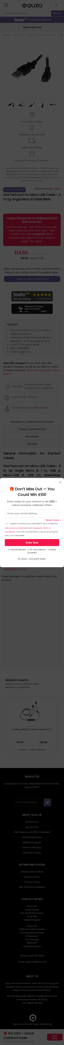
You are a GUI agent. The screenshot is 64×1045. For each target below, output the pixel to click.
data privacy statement (16, 528)
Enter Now (32, 542)
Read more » (53, 520)
